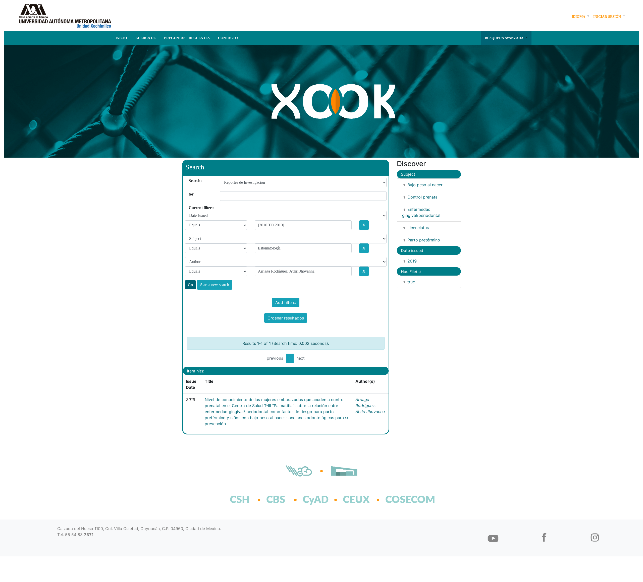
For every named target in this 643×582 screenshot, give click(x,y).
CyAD (316, 500)
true (411, 281)
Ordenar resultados (285, 317)
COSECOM (399, 500)
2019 (412, 261)
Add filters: (285, 302)
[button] (580, 17)
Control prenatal (423, 197)
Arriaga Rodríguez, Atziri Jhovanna (370, 405)
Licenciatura (419, 227)
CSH (240, 500)
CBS (275, 500)
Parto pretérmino (423, 239)
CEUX (356, 500)
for (190, 194)
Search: (190, 180)
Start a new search (214, 285)
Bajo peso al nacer (425, 184)
